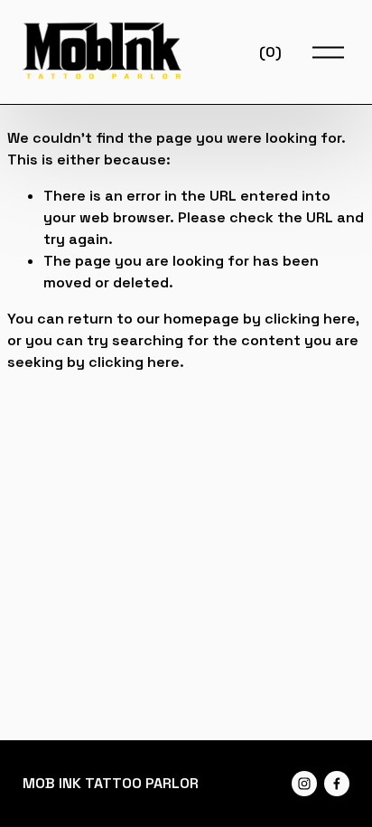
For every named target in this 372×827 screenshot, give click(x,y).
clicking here (310, 318)
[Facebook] (336, 783)
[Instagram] (304, 783)
